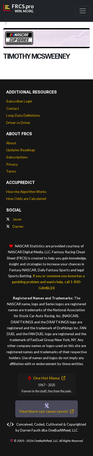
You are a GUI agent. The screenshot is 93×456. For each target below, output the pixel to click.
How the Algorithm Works (26, 192)
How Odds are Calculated (26, 199)
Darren (17, 226)
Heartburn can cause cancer (44, 411)
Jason (16, 219)
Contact (12, 108)
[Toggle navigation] (82, 11)
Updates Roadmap (20, 150)
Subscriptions (17, 157)
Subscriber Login (19, 101)
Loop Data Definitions (23, 115)
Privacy (12, 164)
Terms (11, 171)
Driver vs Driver (18, 123)
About (11, 143)
